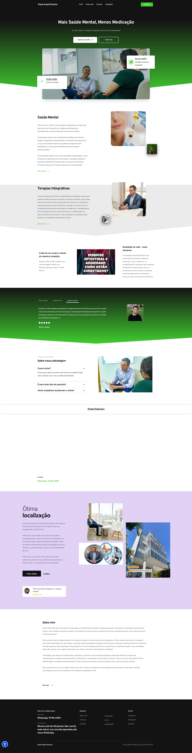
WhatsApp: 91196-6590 (49, 718)
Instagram (132, 720)
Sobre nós (83, 716)
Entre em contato (52, 83)
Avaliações (108, 716)
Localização (109, 724)
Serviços (83, 720)
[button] (5, 744)
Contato (83, 724)
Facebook (131, 716)
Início (106, 720)
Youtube (131, 724)
